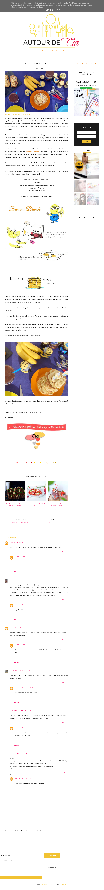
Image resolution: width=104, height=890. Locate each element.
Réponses (16, 553)
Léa (11, 580)
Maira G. (65, 884)
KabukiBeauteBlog (18, 710)
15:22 (31, 687)
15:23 (31, 728)
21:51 (28, 670)
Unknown (14, 542)
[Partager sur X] (49, 522)
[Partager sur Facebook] (52, 522)
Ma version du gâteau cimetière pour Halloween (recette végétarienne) (15, 507)
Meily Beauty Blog (18, 753)
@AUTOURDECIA (52, 855)
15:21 (31, 557)
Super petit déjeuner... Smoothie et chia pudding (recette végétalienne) (58, 507)
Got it (57, 10)
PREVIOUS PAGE (60, 842)
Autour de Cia (47, 884)
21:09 (23, 627)
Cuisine (26, 522)
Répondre (63, 551)
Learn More (49, 10)
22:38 (29, 710)
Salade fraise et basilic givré (36, 504)
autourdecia (21, 557)
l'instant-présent (18, 670)
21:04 (15, 580)
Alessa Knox (15, 627)
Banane (14, 522)
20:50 (21, 542)
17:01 (29, 753)
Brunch (20, 522)
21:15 (31, 645)
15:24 (31, 778)
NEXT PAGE (10, 842)
